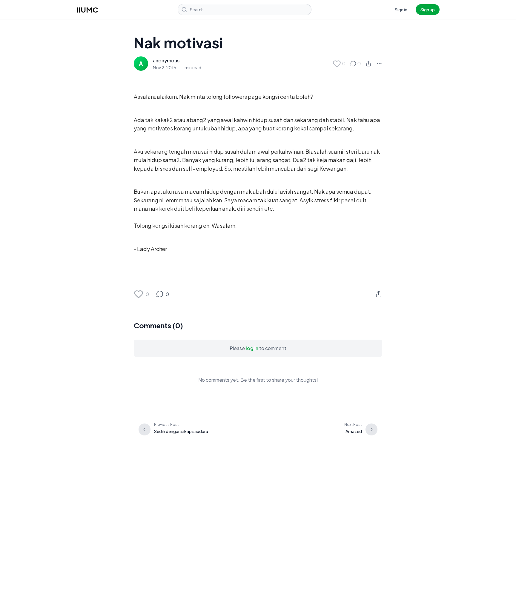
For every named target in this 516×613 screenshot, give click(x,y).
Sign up (427, 9)
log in (252, 348)
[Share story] (368, 64)
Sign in (401, 9)
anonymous (166, 60)
